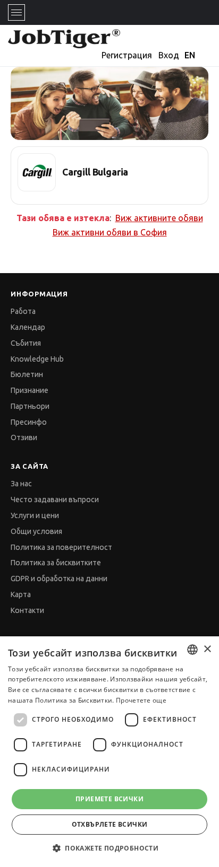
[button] (109, 848)
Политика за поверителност (61, 547)
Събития (26, 343)
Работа (23, 311)
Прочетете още (141, 700)
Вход (168, 55)
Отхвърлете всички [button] (110, 824)
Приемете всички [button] (109, 798)
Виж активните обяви (159, 218)
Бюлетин (27, 374)
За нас (21, 483)
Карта (21, 594)
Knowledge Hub (37, 359)
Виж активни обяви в (110, 232)
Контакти (27, 610)
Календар (28, 327)
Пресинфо (29, 422)
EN (189, 55)
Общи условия (36, 531)
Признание (29, 390)
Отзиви (24, 437)
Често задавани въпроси (55, 499)
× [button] (207, 649)
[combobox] (192, 649)
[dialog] (109, 751)
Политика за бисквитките (56, 562)
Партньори (30, 406)
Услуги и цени (35, 515)
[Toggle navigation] (16, 12)
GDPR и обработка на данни (59, 578)
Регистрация (127, 55)
